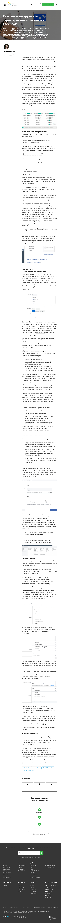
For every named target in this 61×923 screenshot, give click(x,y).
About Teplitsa (34, 893)
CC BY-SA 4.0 (28, 912)
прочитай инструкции (44, 831)
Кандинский (21, 887)
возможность (40, 332)
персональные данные (53, 907)
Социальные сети (29, 770)
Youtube (49, 893)
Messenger (46, 200)
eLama (39, 68)
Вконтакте (50, 891)
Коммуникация (48, 767)
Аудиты (20, 885)
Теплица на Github (8, 889)
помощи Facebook (44, 389)
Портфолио (33, 891)
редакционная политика (39, 907)
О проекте (33, 885)
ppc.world (25, 70)
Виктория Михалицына (36, 70)
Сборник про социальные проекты (6, 869)
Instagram (50, 889)
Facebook (26, 767)
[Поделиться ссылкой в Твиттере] (27, 784)
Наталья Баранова (9, 51)
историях (34, 171)
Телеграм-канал (51, 885)
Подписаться (48, 5)
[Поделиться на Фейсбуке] (39, 784)
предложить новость (14, 907)
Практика (5, 865)
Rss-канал (50, 897)
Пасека (20, 891)
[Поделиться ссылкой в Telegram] (51, 784)
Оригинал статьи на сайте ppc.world (34, 763)
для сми (5, 907)
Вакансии (33, 889)
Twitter (49, 895)
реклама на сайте (26, 907)
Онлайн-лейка (21, 889)
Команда (32, 887)
